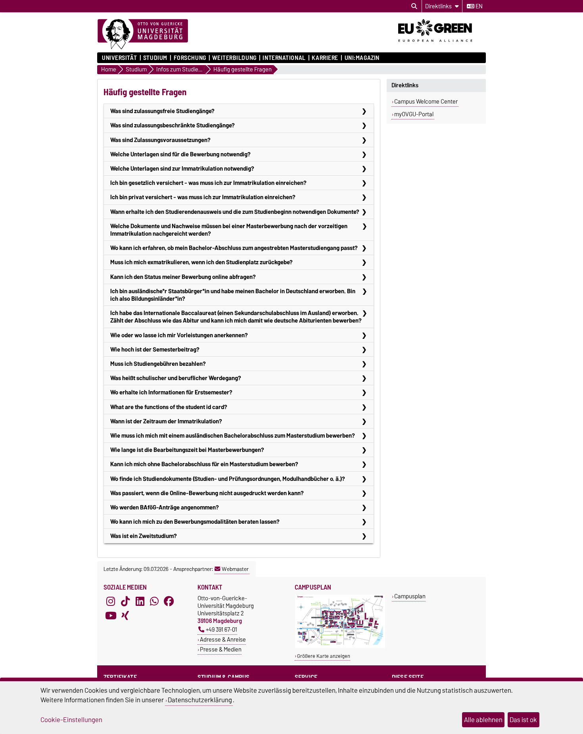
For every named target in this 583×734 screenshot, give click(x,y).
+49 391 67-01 (221, 629)
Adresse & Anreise (223, 639)
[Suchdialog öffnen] (414, 6)
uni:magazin (362, 58)
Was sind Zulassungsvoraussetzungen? (160, 140)
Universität (119, 58)
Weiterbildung (234, 58)
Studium (155, 58)
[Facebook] (169, 601)
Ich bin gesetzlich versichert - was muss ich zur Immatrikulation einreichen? (208, 183)
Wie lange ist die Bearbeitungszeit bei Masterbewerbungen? (187, 450)
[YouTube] (111, 616)
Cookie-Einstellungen (71, 719)
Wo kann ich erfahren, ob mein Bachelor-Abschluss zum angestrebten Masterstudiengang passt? (234, 248)
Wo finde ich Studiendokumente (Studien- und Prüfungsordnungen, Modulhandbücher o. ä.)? (227, 479)
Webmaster (235, 569)
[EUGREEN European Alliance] (442, 45)
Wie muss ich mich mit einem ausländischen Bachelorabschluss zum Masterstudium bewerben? (232, 435)
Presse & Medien (221, 649)
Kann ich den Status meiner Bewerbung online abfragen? (183, 277)
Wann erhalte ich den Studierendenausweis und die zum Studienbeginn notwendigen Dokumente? (234, 212)
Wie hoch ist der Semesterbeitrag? (154, 349)
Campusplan (410, 596)
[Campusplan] (340, 646)
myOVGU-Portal (413, 114)
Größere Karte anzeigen (323, 656)
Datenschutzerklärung (200, 699)
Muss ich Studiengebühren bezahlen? (158, 364)
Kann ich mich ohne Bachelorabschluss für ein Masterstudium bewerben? (204, 464)
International (284, 58)
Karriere (325, 58)
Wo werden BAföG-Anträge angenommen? (164, 507)
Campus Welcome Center (426, 101)
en (478, 6)
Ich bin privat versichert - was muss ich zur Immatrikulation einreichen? (202, 197)
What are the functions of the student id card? (168, 407)
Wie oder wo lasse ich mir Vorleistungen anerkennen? (179, 335)
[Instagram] (111, 601)
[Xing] (125, 616)
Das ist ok (523, 719)
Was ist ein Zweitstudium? (143, 536)
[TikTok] (125, 601)
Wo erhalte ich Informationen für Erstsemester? (171, 392)
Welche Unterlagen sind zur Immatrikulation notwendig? (182, 168)
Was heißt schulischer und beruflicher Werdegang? (175, 378)
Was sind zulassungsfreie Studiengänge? (162, 111)
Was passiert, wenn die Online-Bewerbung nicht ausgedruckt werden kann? (207, 493)
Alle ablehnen (483, 719)
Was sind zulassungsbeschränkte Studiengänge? (172, 125)
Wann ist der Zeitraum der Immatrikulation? (166, 421)
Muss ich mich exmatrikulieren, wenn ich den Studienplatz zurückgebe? (201, 262)
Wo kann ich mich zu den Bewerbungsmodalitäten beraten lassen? (195, 521)
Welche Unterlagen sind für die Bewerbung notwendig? (180, 154)
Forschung (190, 58)
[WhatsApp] (154, 601)
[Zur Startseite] (142, 34)
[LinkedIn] (140, 601)
